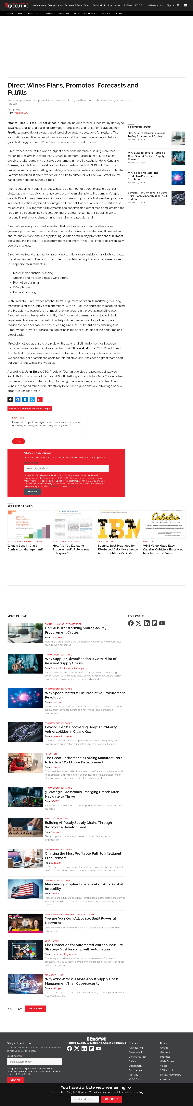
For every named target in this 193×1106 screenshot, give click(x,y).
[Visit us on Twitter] (139, 623)
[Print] (10, 399)
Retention (51, 754)
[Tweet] (32, 399)
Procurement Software (66, 542)
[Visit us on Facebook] (131, 623)
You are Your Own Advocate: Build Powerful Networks (80, 920)
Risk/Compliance (107, 542)
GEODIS (55, 801)
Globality (56, 863)
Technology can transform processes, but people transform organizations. (77, 838)
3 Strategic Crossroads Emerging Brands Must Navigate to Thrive (82, 794)
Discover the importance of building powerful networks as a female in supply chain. (82, 929)
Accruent (56, 767)
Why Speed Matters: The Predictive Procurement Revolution (143, 176)
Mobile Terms (55, 486)
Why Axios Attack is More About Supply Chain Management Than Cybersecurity (81, 981)
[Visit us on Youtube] (162, 623)
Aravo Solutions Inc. (62, 736)
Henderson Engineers (63, 954)
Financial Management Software (63, 624)
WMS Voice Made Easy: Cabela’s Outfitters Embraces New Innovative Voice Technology (163, 549)
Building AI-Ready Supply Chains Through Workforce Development (78, 825)
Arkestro (56, 702)
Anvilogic (56, 988)
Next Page (36, 1008)
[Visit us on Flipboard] (154, 623)
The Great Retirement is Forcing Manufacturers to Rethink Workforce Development (83, 760)
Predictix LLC (21, 113)
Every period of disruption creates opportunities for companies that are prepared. (83, 807)
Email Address (32, 463)
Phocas (55, 893)
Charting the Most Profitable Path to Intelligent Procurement (83, 855)
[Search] (178, 5)
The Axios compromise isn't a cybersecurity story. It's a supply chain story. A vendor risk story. (84, 994)
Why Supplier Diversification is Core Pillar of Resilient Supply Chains (146, 156)
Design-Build (52, 941)
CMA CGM (56, 637)
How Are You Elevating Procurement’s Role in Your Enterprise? (71, 549)
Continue (111, 1099)
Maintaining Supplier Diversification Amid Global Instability (84, 886)
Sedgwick (56, 832)
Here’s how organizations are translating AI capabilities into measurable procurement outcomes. (83, 643)
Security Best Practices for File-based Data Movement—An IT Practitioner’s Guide (118, 549)
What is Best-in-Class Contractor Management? (25, 547)
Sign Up (33, 491)
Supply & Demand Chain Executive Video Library (70, 914)
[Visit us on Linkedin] (147, 623)
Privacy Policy (74, 486)
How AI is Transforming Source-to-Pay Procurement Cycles (147, 134)
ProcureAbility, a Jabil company (69, 668)
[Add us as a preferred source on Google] (40, 399)
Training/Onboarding (57, 819)
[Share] (17, 399)
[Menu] (185, 5)
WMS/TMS (148, 542)
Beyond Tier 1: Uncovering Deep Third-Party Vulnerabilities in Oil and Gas (147, 196)
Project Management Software (25, 542)
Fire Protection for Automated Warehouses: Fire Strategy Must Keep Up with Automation (84, 947)
